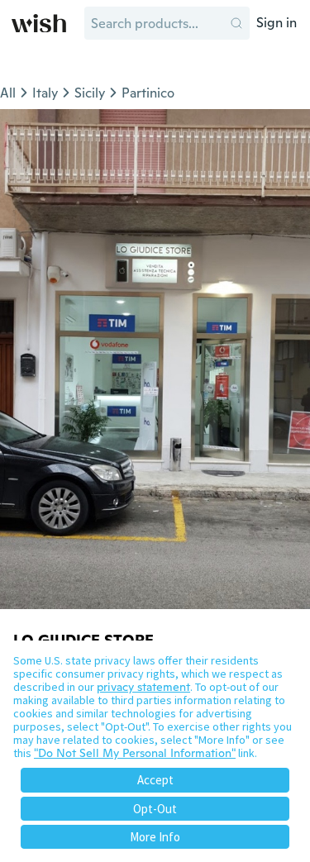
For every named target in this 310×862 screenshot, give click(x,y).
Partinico (148, 93)
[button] (236, 23)
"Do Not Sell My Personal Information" (135, 752)
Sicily (89, 93)
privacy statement (143, 686)
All (8, 93)
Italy (45, 93)
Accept (155, 780)
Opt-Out (155, 809)
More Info (155, 837)
